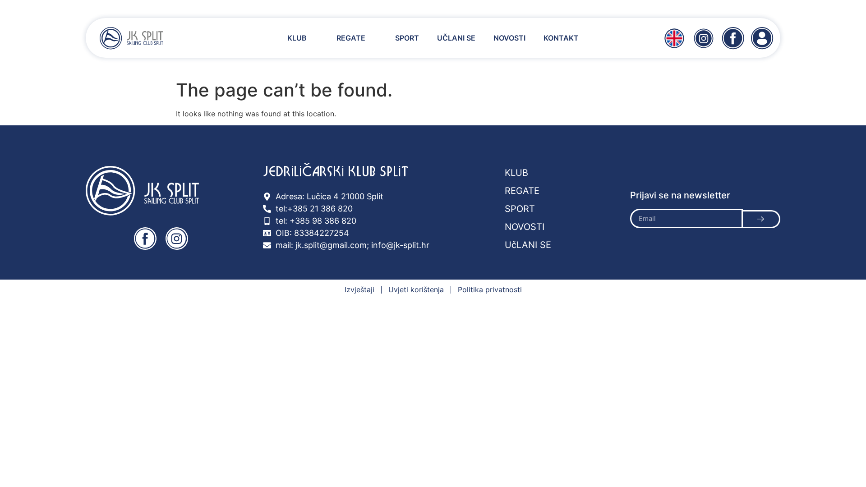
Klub (297, 37)
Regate (350, 37)
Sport (407, 37)
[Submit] (761, 219)
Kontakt (561, 37)
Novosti (509, 37)
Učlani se (456, 37)
